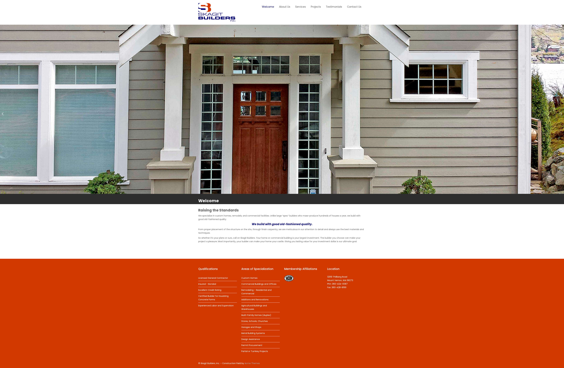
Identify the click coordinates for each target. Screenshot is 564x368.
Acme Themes (252, 363)
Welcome (268, 7)
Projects (316, 7)
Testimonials (334, 7)
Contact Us (354, 7)
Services (300, 7)
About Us (284, 7)
